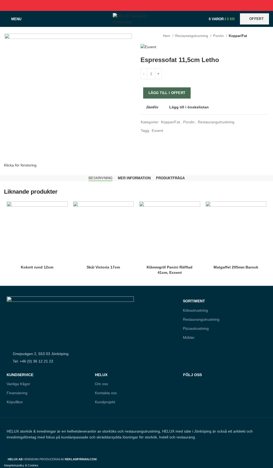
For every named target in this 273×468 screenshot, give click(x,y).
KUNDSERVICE (20, 375)
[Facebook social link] (124, 5)
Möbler (189, 337)
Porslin (219, 36)
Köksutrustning (195, 310)
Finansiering (17, 393)
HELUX (101, 375)
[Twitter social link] (130, 5)
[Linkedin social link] (143, 5)
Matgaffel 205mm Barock (236, 267)
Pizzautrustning (196, 328)
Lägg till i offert (166, 93)
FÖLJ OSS (192, 375)
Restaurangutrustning (192, 36)
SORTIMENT (194, 301)
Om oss (101, 384)
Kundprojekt (105, 402)
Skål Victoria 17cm (103, 267)
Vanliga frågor (18, 384)
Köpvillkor (15, 402)
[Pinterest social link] (137, 5)
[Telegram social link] (149, 5)
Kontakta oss (106, 393)
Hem (167, 36)
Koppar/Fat (238, 36)
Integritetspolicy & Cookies (21, 465)
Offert (256, 19)
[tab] (100, 178)
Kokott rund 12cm (37, 267)
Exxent (157, 130)
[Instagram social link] (198, 398)
